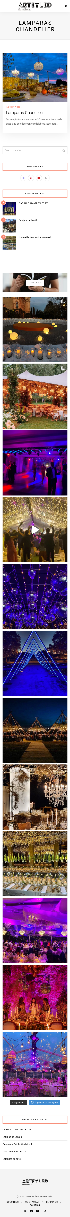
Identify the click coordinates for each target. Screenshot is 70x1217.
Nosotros (12, 1202)
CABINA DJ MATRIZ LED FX (33, 203)
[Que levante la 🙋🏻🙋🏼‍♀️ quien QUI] (35, 529)
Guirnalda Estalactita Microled (35, 237)
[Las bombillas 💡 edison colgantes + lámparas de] (35, 1064)
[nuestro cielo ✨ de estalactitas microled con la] (35, 863)
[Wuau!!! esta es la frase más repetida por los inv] (35, 663)
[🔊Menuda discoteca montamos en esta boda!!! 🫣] (35, 462)
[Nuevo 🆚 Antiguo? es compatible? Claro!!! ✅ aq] (35, 930)
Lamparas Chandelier (25, 112)
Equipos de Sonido (28, 220)
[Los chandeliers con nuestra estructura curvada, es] (35, 797)
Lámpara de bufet (12, 1159)
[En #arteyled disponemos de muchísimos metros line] (35, 730)
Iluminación (14, 107)
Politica (35, 1205)
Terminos (52, 1202)
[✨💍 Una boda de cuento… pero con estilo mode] (35, 329)
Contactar (32, 1202)
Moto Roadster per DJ (14, 1151)
